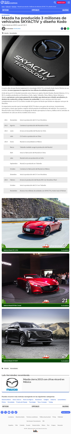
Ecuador (28, 425)
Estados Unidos (36, 425)
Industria (53, 399)
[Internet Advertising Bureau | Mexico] (35, 431)
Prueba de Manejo (21, 402)
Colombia (22, 425)
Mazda (6, 33)
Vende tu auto (61, 2)
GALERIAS (65, 10)
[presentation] (35, 223)
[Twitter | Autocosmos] (5, 412)
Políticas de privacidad (45, 417)
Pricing (54, 417)
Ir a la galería (65, 250)
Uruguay (53, 425)
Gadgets (46, 399)
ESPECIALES (35, 10)
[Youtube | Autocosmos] (9, 412)
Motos (4, 402)
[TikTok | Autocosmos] (16, 412)
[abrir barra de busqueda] (55, 2)
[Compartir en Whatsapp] (68, 28)
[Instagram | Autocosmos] (12, 412)
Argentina (10, 425)
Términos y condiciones (32, 417)
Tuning (51, 402)
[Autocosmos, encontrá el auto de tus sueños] (9, 2)
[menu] (68, 2)
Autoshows (38, 399)
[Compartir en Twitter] (65, 28)
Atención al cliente (20, 417)
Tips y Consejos (42, 402)
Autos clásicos (17, 399)
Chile (16, 425)
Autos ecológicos (28, 399)
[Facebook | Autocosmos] (2, 412)
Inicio (3, 6)
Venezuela (60, 425)
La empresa (11, 417)
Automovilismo (6, 399)
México (43, 425)
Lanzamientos (62, 399)
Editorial (8, 6)
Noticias (14, 6)
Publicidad (60, 417)
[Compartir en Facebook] (62, 28)
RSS (43, 421)
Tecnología (32, 402)
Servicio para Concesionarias (34, 421)
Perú (48, 425)
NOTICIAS (5, 10)
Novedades (5, 15)
